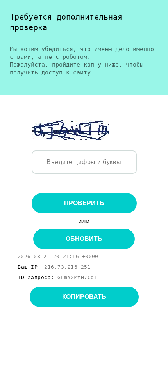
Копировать (84, 296)
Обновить (84, 238)
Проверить (84, 203)
